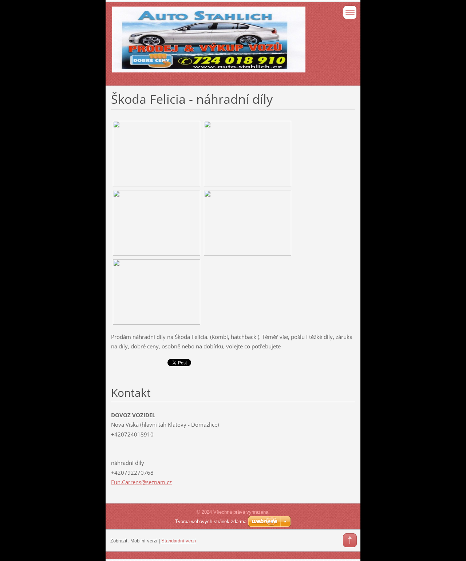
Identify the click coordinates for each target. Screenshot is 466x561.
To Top (350, 540)
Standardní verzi (178, 541)
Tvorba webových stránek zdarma (210, 521)
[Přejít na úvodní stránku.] (208, 43)
